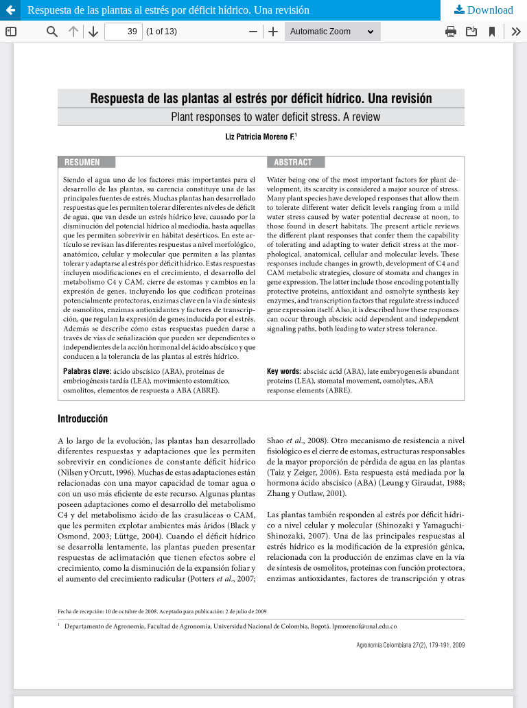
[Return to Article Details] (10, 10)
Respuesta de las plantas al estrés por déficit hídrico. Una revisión (168, 10)
